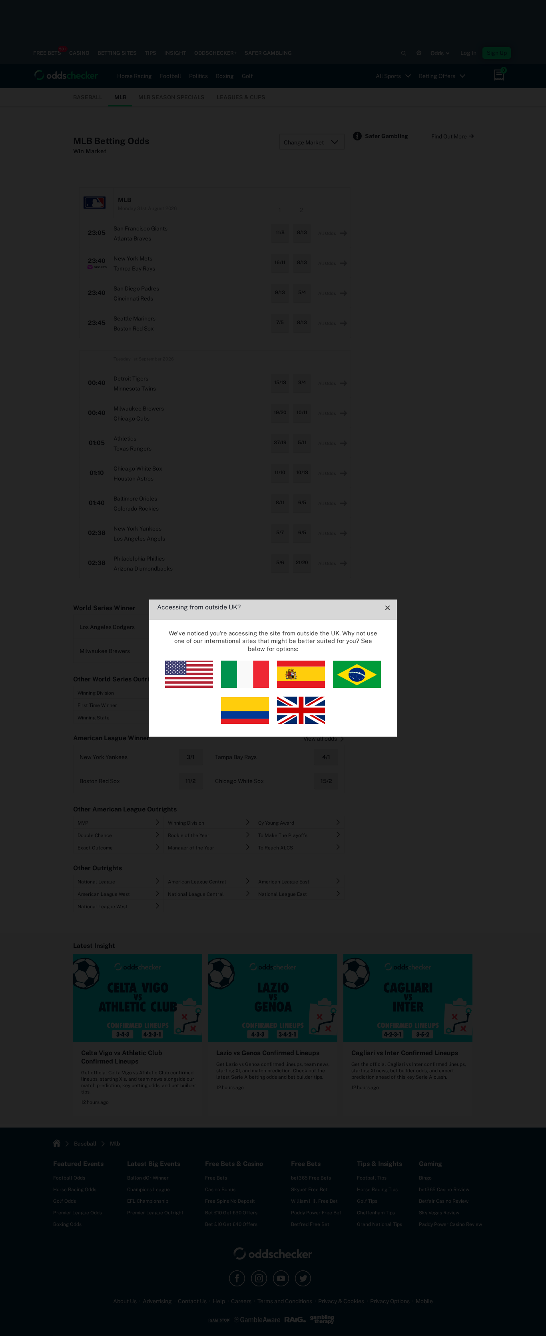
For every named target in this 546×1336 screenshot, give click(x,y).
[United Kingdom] (301, 721)
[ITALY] (245, 685)
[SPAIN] (301, 685)
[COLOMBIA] (245, 721)
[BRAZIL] (357, 685)
